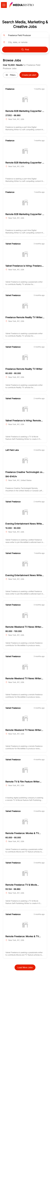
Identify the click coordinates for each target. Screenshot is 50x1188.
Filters (12, 75)
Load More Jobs (25, 967)
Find (27, 49)
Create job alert (29, 75)
